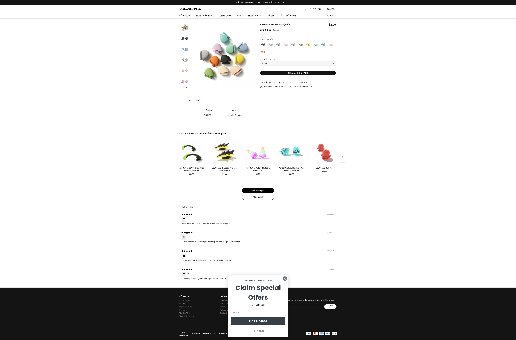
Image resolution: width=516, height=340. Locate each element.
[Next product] (342, 157)
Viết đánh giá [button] (258, 191)
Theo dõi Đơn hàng (186, 316)
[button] (265, 30)
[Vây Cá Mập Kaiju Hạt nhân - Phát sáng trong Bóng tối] (291, 152)
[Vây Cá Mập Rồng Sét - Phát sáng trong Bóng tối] (225, 152)
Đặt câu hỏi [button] (258, 197)
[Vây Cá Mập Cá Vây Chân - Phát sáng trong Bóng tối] (191, 152)
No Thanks (258, 330)
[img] (187, 214)
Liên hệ (182, 304)
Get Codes (258, 321)
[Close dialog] (284, 278)
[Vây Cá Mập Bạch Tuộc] (324, 152)
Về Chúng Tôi (184, 301)
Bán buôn (183, 310)
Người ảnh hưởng (186, 307)
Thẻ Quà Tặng (184, 313)
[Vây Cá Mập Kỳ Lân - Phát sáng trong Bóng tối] (258, 152)
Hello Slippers (190, 9)
